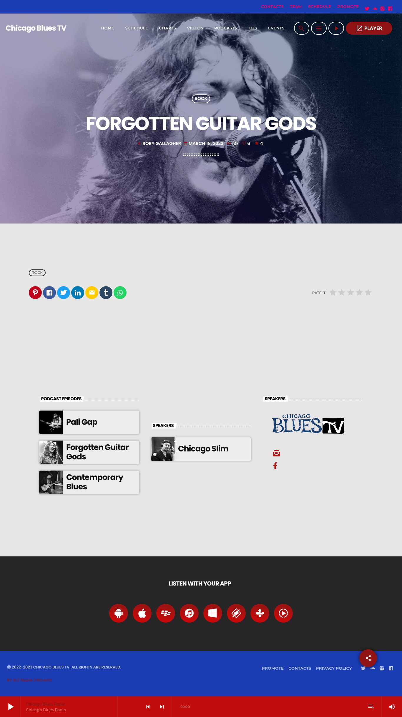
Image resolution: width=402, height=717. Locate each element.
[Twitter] (367, 9)
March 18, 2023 (204, 144)
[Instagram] (382, 9)
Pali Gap (81, 422)
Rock (201, 99)
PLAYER (369, 28)
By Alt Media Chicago (29, 680)
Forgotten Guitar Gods (97, 452)
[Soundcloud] (375, 9)
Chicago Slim (203, 448)
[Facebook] (390, 9)
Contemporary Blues (94, 482)
